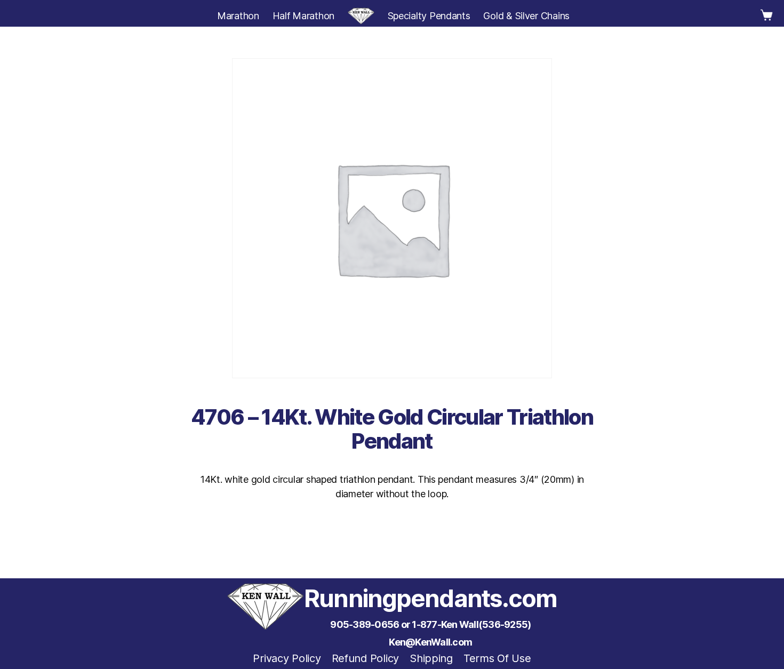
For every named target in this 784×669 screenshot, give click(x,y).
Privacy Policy (287, 658)
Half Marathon (304, 15)
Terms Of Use (497, 658)
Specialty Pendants (429, 15)
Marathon (238, 15)
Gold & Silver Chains (526, 15)
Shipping (431, 658)
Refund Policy (365, 658)
